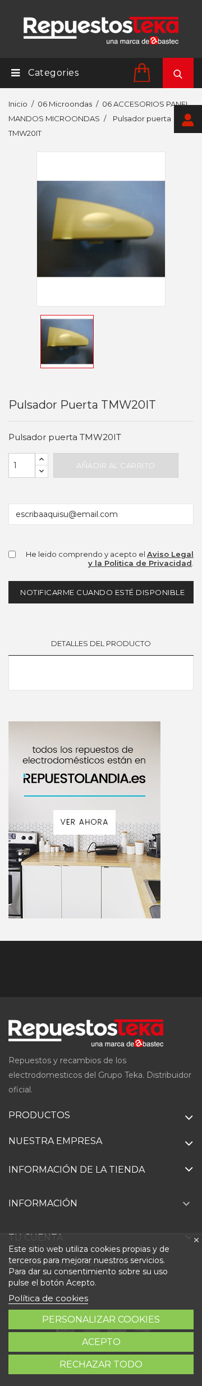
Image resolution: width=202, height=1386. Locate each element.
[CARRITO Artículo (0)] (143, 72)
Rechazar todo (101, 1364)
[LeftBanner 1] (84, 819)
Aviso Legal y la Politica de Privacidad (141, 559)
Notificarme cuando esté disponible (102, 592)
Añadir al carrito (115, 465)
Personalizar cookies (101, 1319)
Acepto (101, 1342)
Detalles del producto (101, 643)
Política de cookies (48, 1298)
